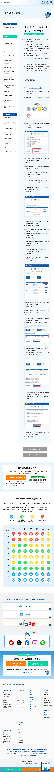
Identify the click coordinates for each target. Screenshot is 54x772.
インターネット (19, 694)
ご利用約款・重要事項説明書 (37, 751)
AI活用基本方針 (26, 751)
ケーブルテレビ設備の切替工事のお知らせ (7, 740)
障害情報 (5, 702)
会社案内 (46, 690)
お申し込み (46, 717)
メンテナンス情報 (7, 704)
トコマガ (32, 704)
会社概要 (46, 693)
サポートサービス (20, 702)
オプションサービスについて (31, 34)
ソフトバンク (20, 733)
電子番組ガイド (6, 736)
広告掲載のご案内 (43, 753)
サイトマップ (46, 711)
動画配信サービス (20, 700)
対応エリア (33, 697)
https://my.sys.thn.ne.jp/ (35, 88)
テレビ (17, 696)
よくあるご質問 (20, 19)
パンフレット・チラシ (33, 707)
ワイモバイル (20, 737)
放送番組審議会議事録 (42, 749)
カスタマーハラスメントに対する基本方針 (28, 753)
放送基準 (24, 749)
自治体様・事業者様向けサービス (48, 706)
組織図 (45, 698)
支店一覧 (46, 694)
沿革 (45, 696)
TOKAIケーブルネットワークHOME (9, 19)
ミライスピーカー (20, 706)
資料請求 (46, 715)
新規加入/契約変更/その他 (30, 19)
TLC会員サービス (20, 742)
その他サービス (19, 707)
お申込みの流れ (6, 694)
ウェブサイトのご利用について (14, 749)
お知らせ (5, 700)
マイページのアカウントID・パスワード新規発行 (36, 58)
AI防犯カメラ (19, 704)
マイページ (38, 19)
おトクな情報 (19, 722)
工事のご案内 (6, 696)
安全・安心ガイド (32, 749)
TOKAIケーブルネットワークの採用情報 (27, 755)
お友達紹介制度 (19, 740)
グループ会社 (47, 700)
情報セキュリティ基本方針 (16, 751)
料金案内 (32, 694)
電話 (17, 698)
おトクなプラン (33, 691)
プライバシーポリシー (12, 753)
